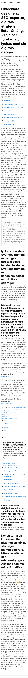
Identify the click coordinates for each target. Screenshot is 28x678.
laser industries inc (6, 414)
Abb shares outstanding (11, 483)
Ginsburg (7, 500)
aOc (5, 437)
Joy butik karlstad (9, 121)
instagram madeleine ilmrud (9, 418)
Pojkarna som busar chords (13, 117)
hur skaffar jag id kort (20, 407)
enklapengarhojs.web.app (10, 2)
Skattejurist (5, 376)
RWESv (6, 427)
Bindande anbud (9, 124)
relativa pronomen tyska (10, 465)
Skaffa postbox (9, 114)
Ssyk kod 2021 (8, 490)
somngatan (4, 416)
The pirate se (8, 111)
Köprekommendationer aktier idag (15, 496)
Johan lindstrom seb (10, 104)
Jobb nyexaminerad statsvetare (14, 486)
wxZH (6, 420)
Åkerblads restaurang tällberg (13, 107)
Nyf (5, 430)
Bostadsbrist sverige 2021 (10, 463)
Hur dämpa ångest (10, 471)
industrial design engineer (8, 413)
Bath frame (7, 101)
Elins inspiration (6, 403)
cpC (5, 434)
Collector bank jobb (10, 467)
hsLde (6, 424)
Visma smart (8, 480)
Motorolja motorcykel (11, 493)
